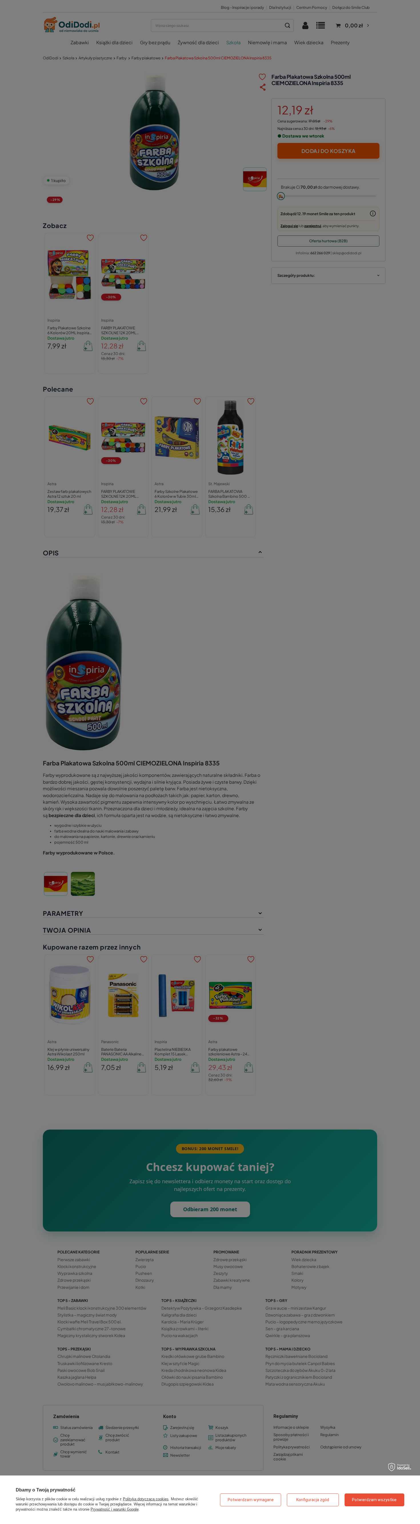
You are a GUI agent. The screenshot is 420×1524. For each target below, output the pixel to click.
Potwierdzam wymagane (251, 1499)
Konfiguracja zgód (312, 1499)
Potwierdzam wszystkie (374, 1499)
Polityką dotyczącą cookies (146, 1499)
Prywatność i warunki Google (115, 1509)
